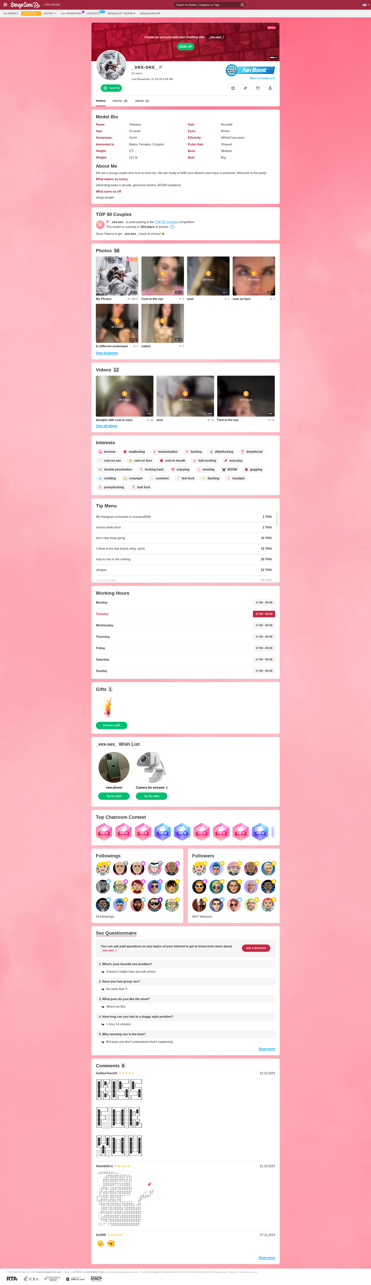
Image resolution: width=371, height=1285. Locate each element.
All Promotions (71, 13)
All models (10, 13)
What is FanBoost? (262, 78)
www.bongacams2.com (49, 1272)
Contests (93, 13)
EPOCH (78, 1272)
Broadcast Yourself (121, 13)
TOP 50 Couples (166, 222)
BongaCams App (150, 13)
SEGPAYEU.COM (95, 1272)
